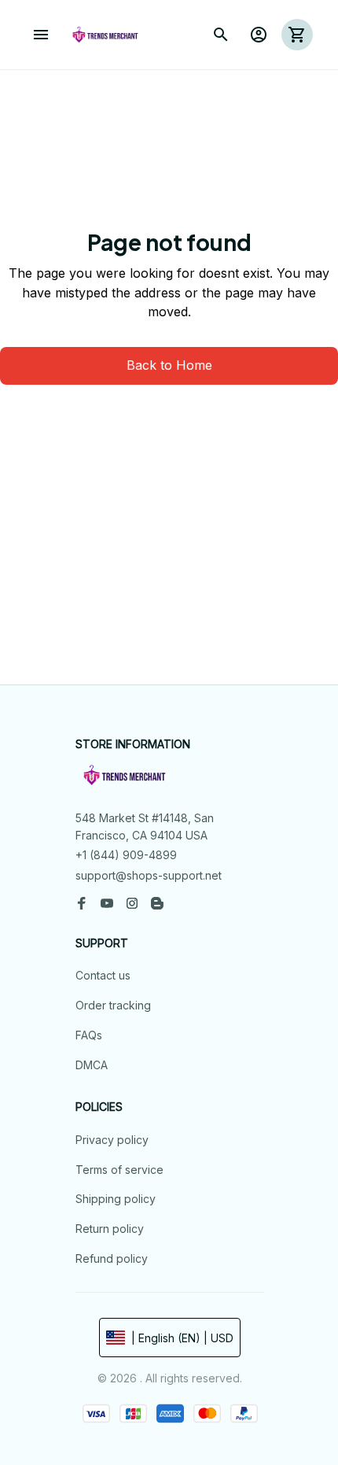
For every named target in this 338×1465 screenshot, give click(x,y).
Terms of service (119, 1169)
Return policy (109, 1228)
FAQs (88, 1035)
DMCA (91, 1065)
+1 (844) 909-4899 (126, 855)
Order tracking (113, 1005)
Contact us (102, 975)
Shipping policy (115, 1198)
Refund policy (111, 1258)
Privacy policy (112, 1139)
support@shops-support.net (148, 875)
